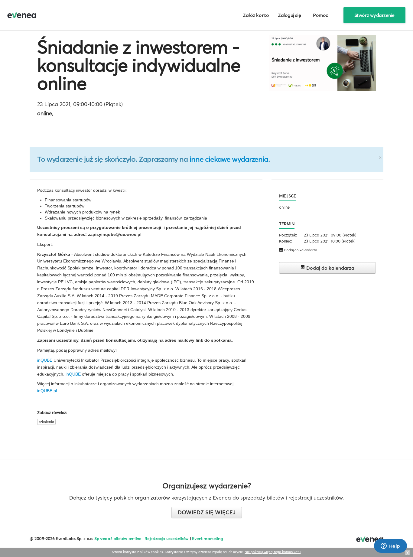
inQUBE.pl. (47, 390)
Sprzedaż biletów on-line (117, 538)
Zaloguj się (289, 15)
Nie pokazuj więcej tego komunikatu (273, 552)
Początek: (288, 235)
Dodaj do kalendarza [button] (300, 250)
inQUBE (44, 360)
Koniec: (285, 241)
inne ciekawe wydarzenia (229, 159)
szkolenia (46, 421)
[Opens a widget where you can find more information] (390, 546)
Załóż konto (256, 15)
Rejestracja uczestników (167, 538)
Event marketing (207, 538)
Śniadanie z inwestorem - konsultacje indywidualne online (138, 65)
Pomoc (320, 15)
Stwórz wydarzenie (374, 15)
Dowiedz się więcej (207, 512)
